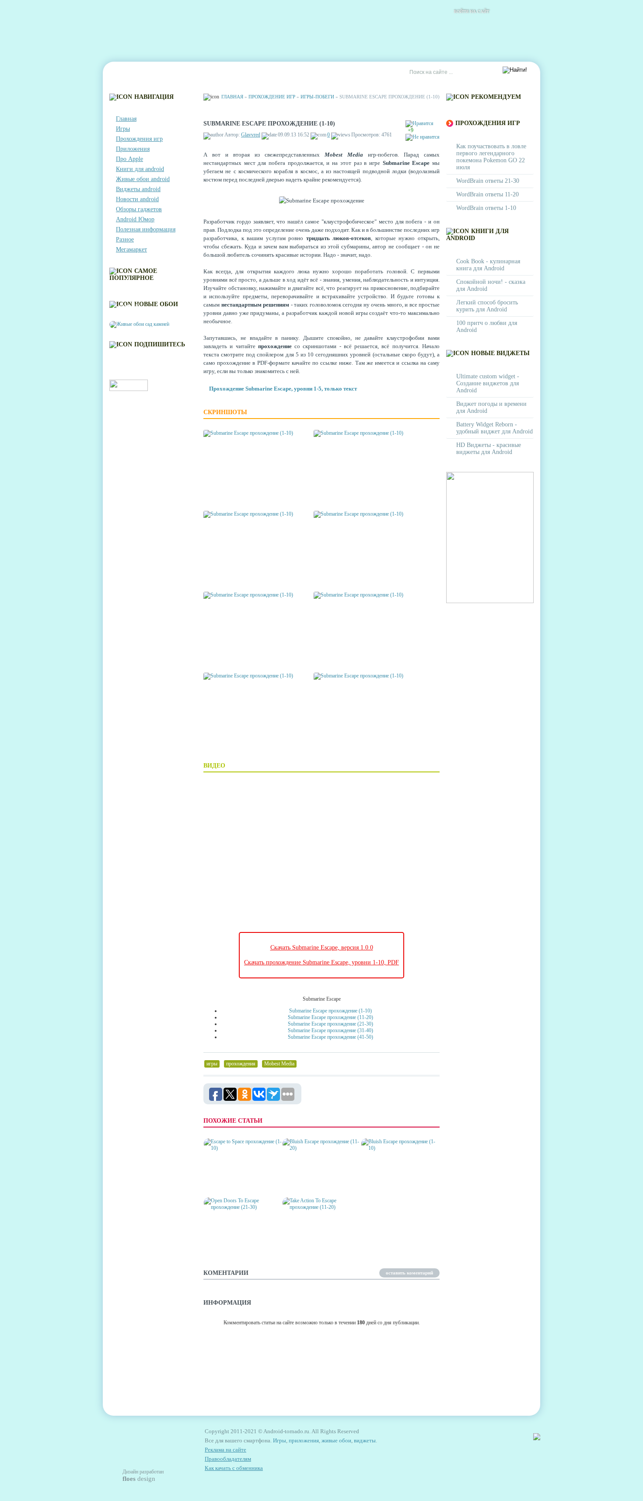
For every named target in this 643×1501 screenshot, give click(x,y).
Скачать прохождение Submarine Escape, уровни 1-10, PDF (321, 962)
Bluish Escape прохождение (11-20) (311, 1181)
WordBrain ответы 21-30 (487, 181)
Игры (123, 129)
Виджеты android (138, 189)
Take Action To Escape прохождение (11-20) (315, 1240)
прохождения (240, 1064)
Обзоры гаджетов (139, 209)
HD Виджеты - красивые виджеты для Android (488, 448)
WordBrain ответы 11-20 (487, 194)
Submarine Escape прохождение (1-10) (330, 1011)
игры (211, 1064)
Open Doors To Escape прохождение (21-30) (236, 1240)
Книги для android (140, 169)
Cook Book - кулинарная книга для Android (488, 265)
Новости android (137, 199)
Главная (127, 72)
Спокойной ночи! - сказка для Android (490, 285)
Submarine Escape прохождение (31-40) (330, 1030)
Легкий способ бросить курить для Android (487, 306)
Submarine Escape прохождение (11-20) (330, 1017)
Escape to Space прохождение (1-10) (232, 1181)
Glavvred (250, 135)
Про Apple (129, 159)
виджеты (365, 1440)
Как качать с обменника (234, 1468)
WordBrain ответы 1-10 (486, 208)
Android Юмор (135, 219)
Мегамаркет (131, 249)
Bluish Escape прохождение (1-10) (389, 1181)
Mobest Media (279, 1064)
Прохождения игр (139, 139)
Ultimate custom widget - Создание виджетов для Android (487, 383)
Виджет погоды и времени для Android (491, 407)
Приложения (133, 149)
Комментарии (214, 72)
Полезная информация (145, 229)
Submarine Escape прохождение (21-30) (330, 1024)
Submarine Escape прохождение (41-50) (330, 1037)
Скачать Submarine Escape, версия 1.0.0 (321, 947)
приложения (304, 1440)
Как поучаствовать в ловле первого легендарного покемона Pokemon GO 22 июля (491, 157)
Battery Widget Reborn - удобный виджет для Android (494, 428)
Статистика (264, 72)
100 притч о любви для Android (486, 326)
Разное (125, 239)
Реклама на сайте (320, 72)
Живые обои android (143, 179)
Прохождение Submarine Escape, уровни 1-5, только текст (283, 388)
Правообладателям (228, 1459)
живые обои (336, 1440)
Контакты (166, 72)
